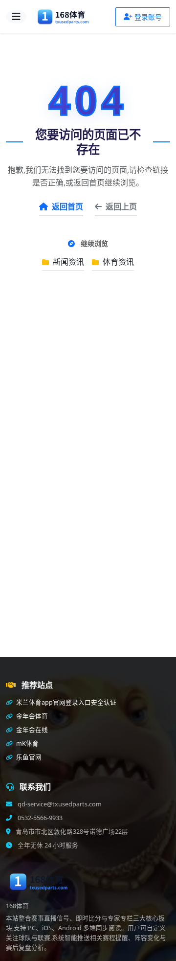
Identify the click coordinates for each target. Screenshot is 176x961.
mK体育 (27, 743)
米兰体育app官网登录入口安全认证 (65, 702)
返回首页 (67, 206)
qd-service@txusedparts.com (59, 804)
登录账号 (148, 17)
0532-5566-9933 (39, 818)
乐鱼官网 (28, 757)
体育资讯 (117, 261)
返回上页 (121, 206)
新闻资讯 (67, 261)
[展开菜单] (16, 16)
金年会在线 (31, 730)
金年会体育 (31, 716)
